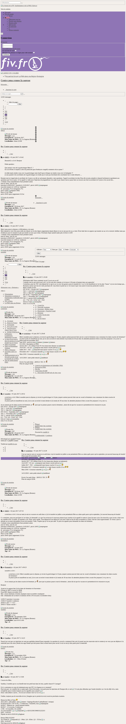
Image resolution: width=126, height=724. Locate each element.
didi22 (3, 130)
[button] (5, 100)
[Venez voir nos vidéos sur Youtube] (5, 451)
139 (13, 257)
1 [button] (5, 108)
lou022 (3, 648)
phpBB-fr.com (12, 444)
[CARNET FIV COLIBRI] (10, 73)
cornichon (4, 308)
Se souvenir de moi (8, 51)
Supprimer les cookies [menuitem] (43, 426)
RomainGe (4, 540)
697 (13, 314)
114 (13, 136)
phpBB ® (46, 432)
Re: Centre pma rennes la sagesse (14, 146)
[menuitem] (12, 25)
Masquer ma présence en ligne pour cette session (17, 52)
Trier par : (55, 249)
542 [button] (6, 111)
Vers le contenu (5, 9)
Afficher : (40, 249)
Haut (38, 424)
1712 (13, 615)
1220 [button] (6, 122)
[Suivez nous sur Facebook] (5, 447)
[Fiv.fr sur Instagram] (5, 449)
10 (13, 546)
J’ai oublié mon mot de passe (11, 49)
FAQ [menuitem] (11, 16)
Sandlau (3, 609)
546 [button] (6, 118)
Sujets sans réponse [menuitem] (15, 21)
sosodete (3, 252)
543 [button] (6, 113)
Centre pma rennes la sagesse (15, 80)
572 (13, 653)
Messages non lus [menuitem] (14, 19)
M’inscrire (4, 42)
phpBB (12, 439)
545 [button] (6, 117)
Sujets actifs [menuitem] (13, 23)
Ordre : (67, 249)
